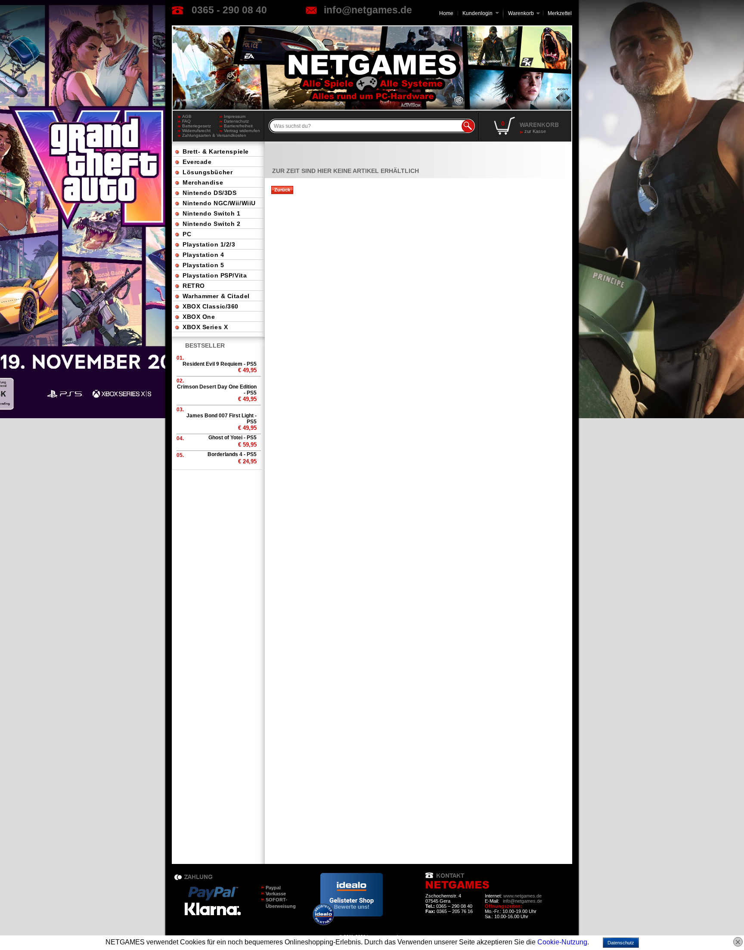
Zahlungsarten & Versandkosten (201, 135)
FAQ (186, 121)
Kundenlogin (480, 13)
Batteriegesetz (196, 125)
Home (446, 13)
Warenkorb (521, 12)
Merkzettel (560, 13)
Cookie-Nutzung (562, 942)
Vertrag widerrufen (242, 130)
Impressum (234, 116)
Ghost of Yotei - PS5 (232, 438)
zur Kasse (535, 131)
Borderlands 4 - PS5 (232, 454)
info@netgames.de (368, 9)
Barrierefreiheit (238, 125)
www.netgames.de (522, 895)
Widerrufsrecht (196, 130)
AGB (187, 116)
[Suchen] (468, 126)
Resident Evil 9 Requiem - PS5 (220, 364)
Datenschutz (236, 121)
